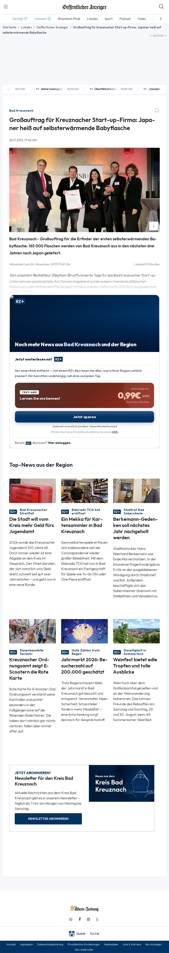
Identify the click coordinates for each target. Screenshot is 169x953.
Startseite (9, 27)
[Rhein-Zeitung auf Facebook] (79, 919)
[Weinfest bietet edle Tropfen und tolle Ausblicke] (136, 631)
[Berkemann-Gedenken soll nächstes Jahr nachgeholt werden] (136, 490)
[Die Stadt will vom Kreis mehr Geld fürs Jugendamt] (32, 490)
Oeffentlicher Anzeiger (52, 27)
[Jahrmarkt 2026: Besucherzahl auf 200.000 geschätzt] (84, 631)
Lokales (26, 27)
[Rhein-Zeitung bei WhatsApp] (71, 919)
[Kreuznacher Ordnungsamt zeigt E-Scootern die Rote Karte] (32, 631)
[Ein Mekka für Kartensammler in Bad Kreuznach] (84, 490)
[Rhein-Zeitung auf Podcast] (97, 919)
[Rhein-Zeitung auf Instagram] (88, 919)
